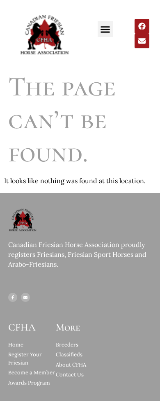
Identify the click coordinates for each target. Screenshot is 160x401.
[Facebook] (142, 26)
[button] (105, 29)
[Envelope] (142, 41)
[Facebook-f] (12, 297)
